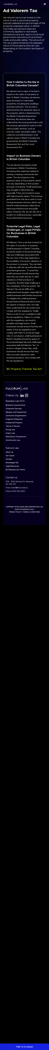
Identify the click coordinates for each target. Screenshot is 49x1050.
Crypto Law (10, 433)
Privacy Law (10, 430)
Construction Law (13, 440)
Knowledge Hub (12, 463)
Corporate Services (14, 408)
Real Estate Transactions (16, 437)
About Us (9, 452)
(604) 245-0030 (18, 491)
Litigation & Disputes (14, 419)
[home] (10, 4)
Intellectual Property (14, 423)
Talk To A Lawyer (24, 1046)
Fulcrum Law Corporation (28, 507)
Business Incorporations (15, 405)
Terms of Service (13, 426)
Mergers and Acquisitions (16, 412)
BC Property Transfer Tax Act (24, 368)
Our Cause (10, 455)
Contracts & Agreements (16, 415)
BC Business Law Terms (15, 470)
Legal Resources (12, 466)
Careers (9, 459)
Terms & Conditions (31, 512)
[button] (44, 4)
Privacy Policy (15, 512)
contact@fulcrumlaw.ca (19, 488)
